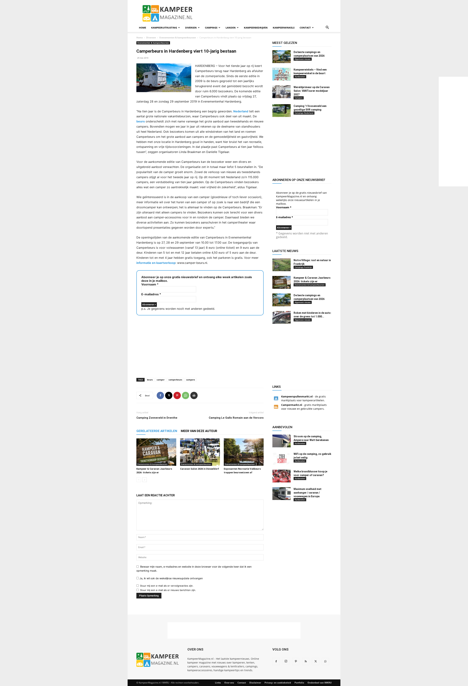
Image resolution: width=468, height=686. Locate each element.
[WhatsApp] (185, 395)
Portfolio (299, 682)
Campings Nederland (304, 113)
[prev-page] (138, 479)
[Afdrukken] (194, 395)
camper (161, 379)
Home (142, 27)
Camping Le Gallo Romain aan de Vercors (236, 417)
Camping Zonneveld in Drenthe (156, 417)
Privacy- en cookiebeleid (278, 682)
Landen (231, 27)
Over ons (229, 682)
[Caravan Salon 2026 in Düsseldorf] (200, 452)
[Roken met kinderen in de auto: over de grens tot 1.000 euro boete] (281, 317)
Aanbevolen (300, 76)
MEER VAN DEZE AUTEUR (199, 431)
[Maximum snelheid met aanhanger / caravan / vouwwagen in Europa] (281, 493)
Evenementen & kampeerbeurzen (177, 37)
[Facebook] (160, 395)
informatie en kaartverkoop (156, 263)
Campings (211, 27)
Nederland (240, 111)
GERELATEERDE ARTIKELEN (156, 431)
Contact (305, 27)
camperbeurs (175, 379)
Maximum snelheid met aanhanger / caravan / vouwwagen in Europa (307, 493)
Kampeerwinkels (284, 27)
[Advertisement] (453, 131)
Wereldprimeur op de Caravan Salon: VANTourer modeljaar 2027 (312, 91)
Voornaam (149, 284)
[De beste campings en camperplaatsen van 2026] (281, 56)
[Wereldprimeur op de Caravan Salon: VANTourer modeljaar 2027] (281, 91)
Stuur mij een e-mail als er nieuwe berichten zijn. (168, 590)
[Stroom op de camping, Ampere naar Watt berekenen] (281, 441)
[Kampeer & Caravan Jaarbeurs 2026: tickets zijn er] (156, 452)
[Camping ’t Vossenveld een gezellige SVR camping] (281, 110)
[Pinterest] (177, 395)
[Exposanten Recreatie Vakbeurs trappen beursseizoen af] (244, 452)
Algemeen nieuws (303, 59)
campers (190, 379)
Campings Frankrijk (303, 267)
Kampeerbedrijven (256, 27)
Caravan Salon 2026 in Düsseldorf (199, 468)
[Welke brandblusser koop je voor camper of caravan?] (281, 476)
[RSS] (305, 661)
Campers (299, 97)
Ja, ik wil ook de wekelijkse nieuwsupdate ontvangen (171, 578)
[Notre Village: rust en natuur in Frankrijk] (281, 264)
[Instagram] (286, 661)
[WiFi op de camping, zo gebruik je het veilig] (281, 458)
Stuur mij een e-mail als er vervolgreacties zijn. (166, 585)
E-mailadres (151, 294)
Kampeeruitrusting (164, 27)
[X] (168, 395)
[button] (327, 28)
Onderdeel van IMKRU (319, 682)
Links (218, 682)
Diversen (191, 27)
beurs (140, 121)
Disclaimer (255, 682)
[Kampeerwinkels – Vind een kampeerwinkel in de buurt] (281, 74)
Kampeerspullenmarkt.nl (297, 396)
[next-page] (144, 479)
